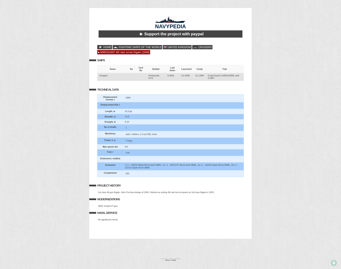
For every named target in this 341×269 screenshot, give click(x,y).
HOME (107, 47)
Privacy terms (170, 260)
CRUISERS (205, 47)
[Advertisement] (170, 249)
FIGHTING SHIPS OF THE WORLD (139, 47)
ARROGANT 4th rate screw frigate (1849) (124, 52)
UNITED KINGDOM (179, 47)
